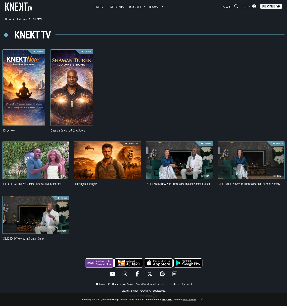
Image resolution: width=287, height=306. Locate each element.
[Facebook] (137, 274)
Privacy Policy (142, 284)
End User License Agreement (179, 284)
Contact (102, 284)
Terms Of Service (156, 284)
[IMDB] (174, 274)
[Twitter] (149, 274)
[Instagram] (125, 274)
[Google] (162, 274)
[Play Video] (35, 160)
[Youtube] (112, 274)
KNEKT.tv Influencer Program (121, 284)
